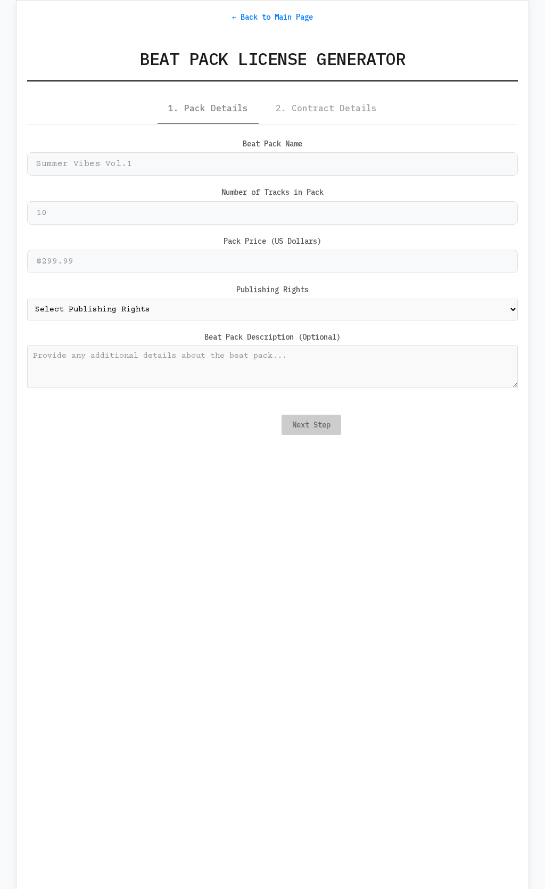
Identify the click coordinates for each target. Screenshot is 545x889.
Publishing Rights (272, 289)
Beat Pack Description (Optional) (272, 337)
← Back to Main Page (272, 17)
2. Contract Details (326, 108)
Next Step (311, 425)
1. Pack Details (208, 108)
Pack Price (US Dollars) (272, 241)
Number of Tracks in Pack (272, 192)
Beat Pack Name (272, 144)
